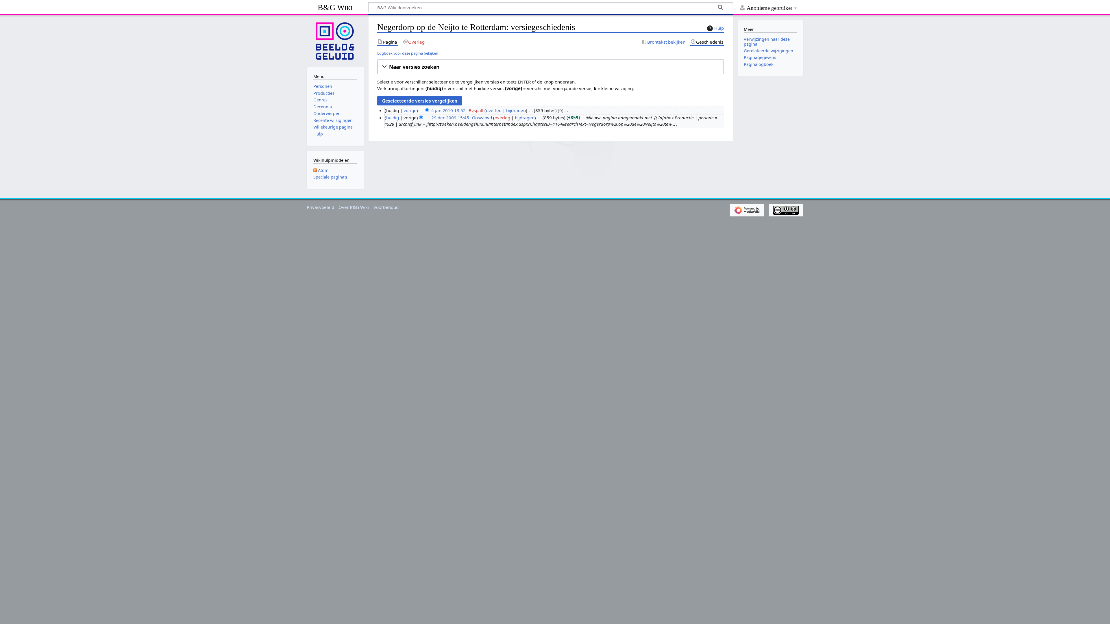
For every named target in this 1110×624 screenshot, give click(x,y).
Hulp (719, 28)
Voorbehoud (386, 207)
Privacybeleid (320, 207)
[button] (550, 67)
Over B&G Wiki (353, 207)
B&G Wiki (335, 7)
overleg (494, 110)
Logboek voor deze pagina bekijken (407, 53)
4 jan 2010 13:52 (448, 110)
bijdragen (516, 110)
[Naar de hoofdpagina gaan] (335, 40)
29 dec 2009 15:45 (450, 117)
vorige (410, 110)
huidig (392, 117)
